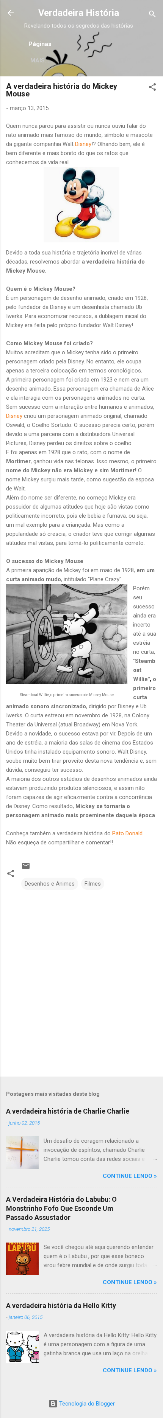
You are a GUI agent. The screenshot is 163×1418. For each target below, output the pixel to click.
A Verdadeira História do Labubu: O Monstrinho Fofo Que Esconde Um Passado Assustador (61, 1208)
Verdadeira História (78, 13)
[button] (152, 88)
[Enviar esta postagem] (25, 868)
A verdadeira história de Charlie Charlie (67, 1111)
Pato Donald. (128, 833)
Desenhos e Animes (50, 883)
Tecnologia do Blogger (86, 1403)
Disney (83, 144)
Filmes (93, 883)
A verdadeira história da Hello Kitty (61, 1305)
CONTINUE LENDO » (130, 1176)
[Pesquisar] (152, 15)
